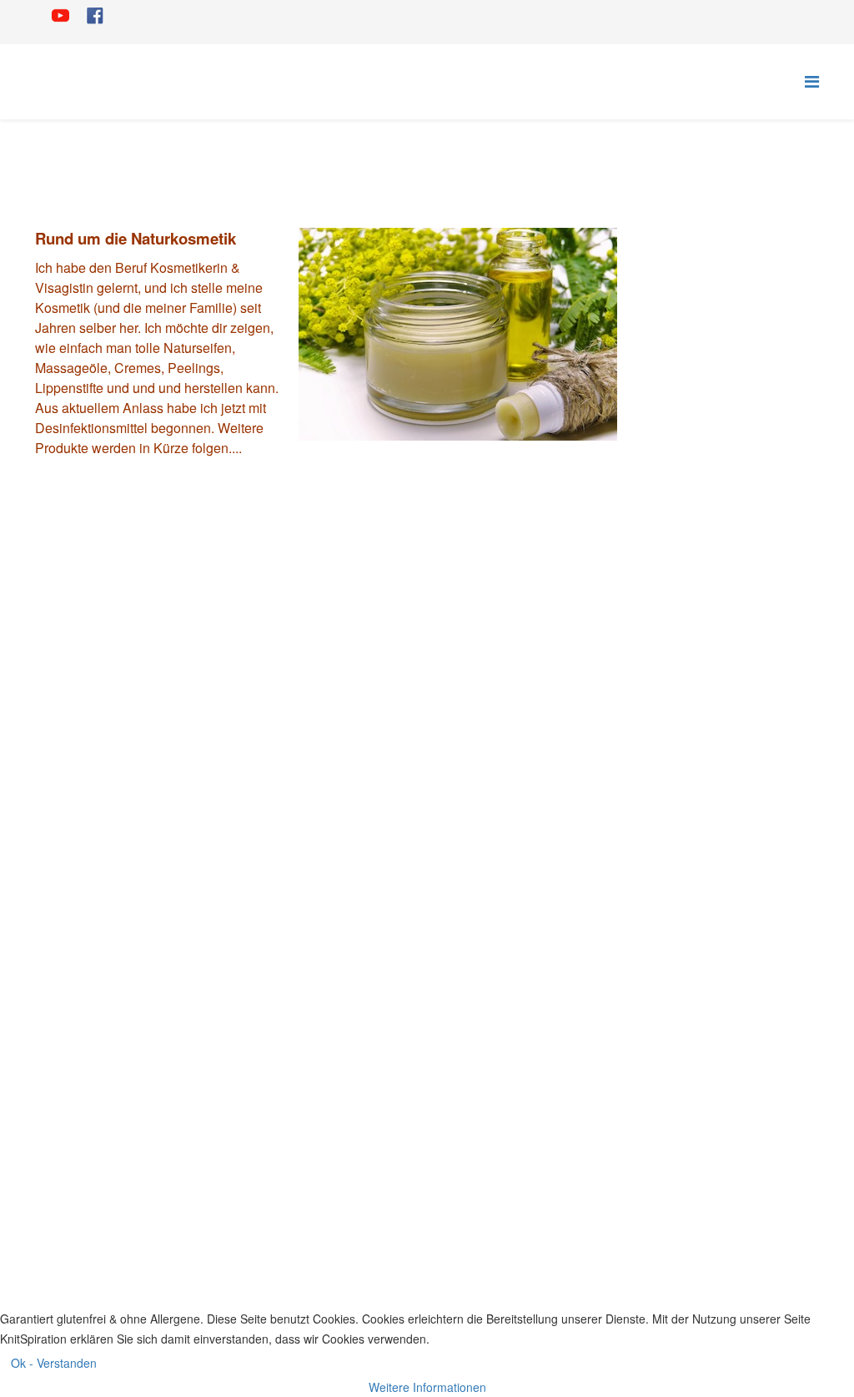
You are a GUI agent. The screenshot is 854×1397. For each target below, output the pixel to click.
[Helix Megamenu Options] (812, 80)
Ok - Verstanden (54, 1362)
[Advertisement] (731, 453)
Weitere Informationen (427, 1387)
